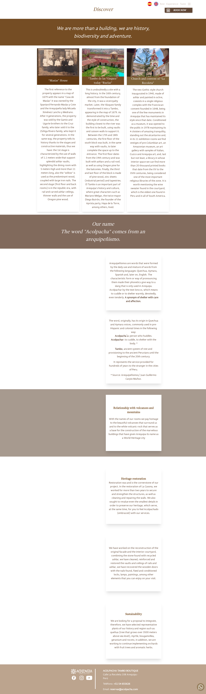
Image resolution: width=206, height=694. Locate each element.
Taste (183, 4)
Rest (162, 4)
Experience (172, 4)
